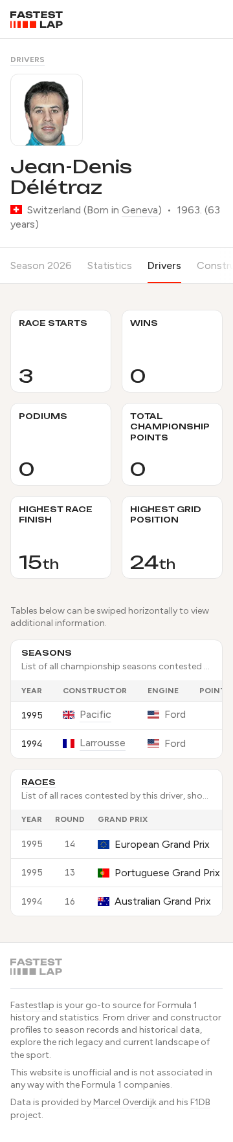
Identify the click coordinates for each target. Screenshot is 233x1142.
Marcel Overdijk (125, 1102)
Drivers (27, 59)
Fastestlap (32, 1005)
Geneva (140, 210)
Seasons (46, 653)
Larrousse (103, 743)
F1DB (200, 1102)
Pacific (95, 714)
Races (38, 782)
